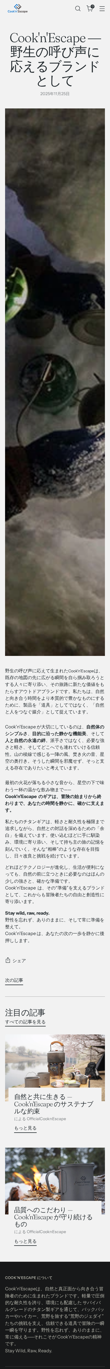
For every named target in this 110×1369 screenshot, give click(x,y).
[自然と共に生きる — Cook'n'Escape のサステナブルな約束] (55, 1067)
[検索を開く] (77, 8)
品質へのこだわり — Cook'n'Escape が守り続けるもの (53, 1217)
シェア (19, 960)
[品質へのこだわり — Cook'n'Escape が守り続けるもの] (55, 1181)
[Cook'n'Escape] (17, 8)
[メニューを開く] (102, 8)
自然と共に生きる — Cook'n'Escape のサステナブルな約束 (54, 1104)
